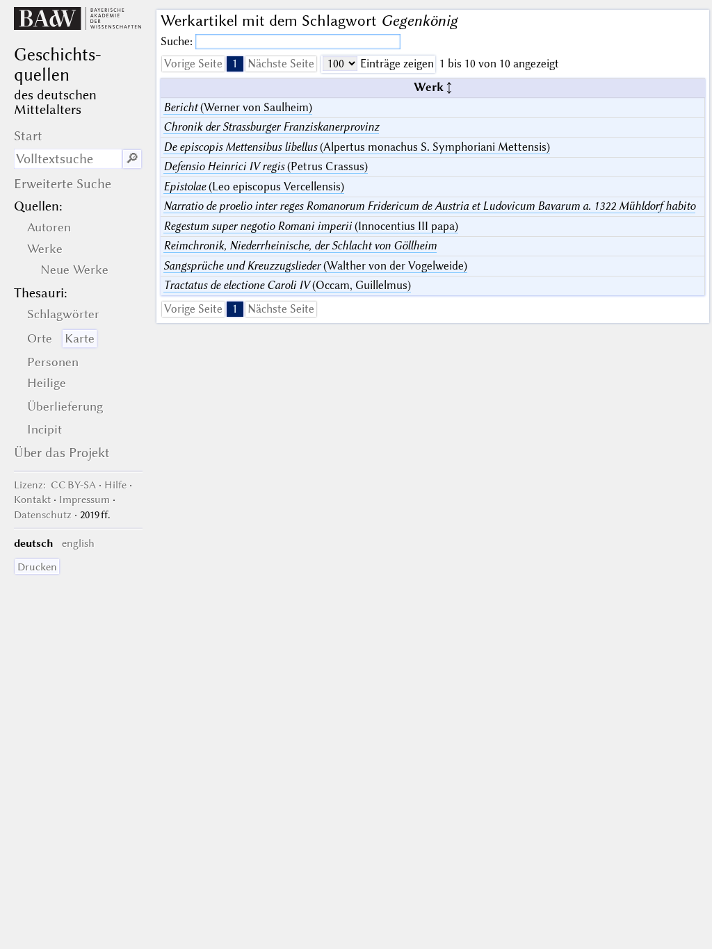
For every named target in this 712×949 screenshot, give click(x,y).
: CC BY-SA (55, 485)
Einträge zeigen (395, 63)
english (78, 543)
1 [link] (235, 63)
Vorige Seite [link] (193, 63)
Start (28, 136)
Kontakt (32, 499)
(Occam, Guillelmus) (287, 285)
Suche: (178, 41)
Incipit (44, 429)
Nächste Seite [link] (281, 63)
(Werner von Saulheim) (237, 107)
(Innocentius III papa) (310, 226)
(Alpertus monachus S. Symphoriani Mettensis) (356, 147)
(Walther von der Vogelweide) (315, 265)
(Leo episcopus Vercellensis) (253, 186)
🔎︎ (132, 159)
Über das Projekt (62, 453)
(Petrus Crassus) (265, 166)
